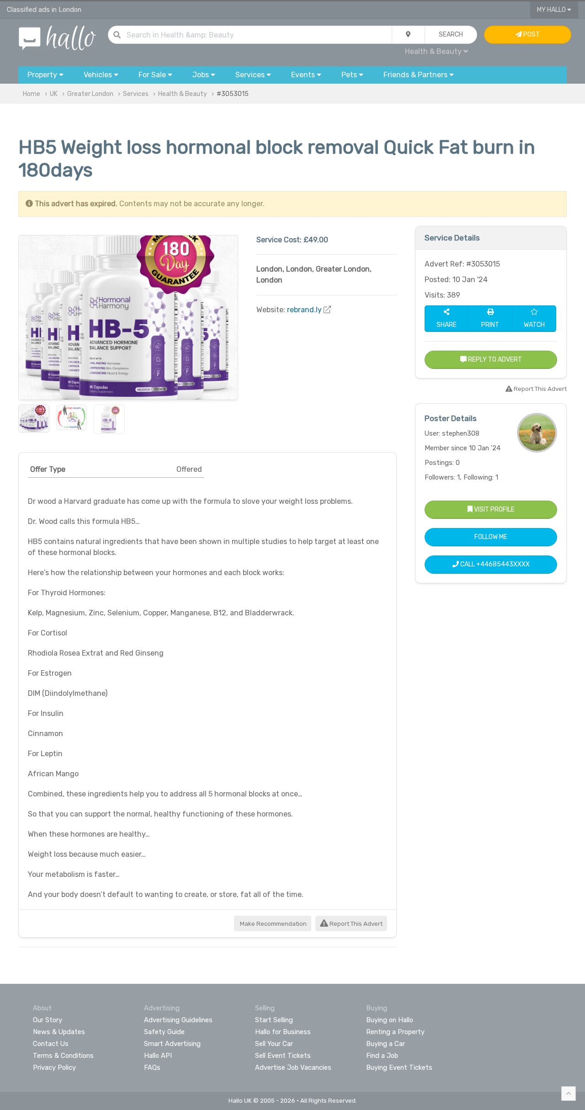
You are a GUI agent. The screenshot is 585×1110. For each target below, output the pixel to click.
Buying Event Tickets (399, 1067)
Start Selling (274, 1020)
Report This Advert (355, 923)
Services (136, 94)
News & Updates (59, 1032)
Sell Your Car (274, 1044)
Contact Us (51, 1044)
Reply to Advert (494, 359)
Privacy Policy (54, 1067)
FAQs (152, 1067)
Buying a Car (385, 1044)
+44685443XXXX (503, 564)
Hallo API (158, 1055)
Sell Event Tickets (283, 1055)
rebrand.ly (304, 309)
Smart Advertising (172, 1044)
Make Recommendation (273, 923)
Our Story (47, 1020)
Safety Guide (164, 1032)
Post (531, 34)
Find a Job (382, 1055)
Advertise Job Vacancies (293, 1067)
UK (54, 94)
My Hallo (552, 10)
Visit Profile (494, 509)
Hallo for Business (283, 1032)
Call (494, 564)
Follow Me (490, 537)
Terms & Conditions (63, 1055)
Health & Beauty (182, 94)
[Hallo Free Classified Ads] (57, 37)
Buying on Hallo (389, 1020)
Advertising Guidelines (178, 1020)
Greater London (90, 94)
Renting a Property (395, 1032)
